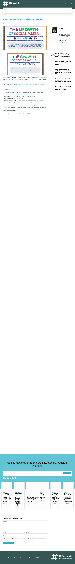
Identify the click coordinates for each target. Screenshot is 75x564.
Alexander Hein (5, 502)
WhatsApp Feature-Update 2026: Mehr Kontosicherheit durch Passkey (63, 63)
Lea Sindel (53, 502)
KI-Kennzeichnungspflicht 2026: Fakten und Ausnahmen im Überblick (33, 498)
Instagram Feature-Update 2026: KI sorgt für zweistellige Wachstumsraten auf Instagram (63, 80)
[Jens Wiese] (3, 23)
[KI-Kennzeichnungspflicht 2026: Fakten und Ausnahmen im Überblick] (33, 487)
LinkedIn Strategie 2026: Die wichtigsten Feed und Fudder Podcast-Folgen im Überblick (62, 55)
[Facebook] (69, 3)
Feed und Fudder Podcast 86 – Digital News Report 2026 (43, 496)
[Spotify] (71, 3)
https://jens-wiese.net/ (62, 30)
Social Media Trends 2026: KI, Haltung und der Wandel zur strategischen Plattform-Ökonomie (56, 497)
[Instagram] (67, 3)
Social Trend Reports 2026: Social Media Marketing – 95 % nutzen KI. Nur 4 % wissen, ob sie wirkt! (63, 71)
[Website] (64, 42)
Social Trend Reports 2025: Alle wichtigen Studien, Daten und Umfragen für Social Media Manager (68, 497)
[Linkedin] (65, 3)
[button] (4, 9)
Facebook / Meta (58, 91)
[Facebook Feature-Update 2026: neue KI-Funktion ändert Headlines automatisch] (53, 87)
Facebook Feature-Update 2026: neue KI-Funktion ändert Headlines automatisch (63, 88)
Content (56, 83)
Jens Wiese (61, 28)
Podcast (41, 492)
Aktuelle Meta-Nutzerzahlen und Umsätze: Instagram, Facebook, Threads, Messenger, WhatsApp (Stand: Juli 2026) (18, 499)
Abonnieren (67, 473)
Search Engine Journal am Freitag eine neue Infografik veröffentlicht (27, 84)
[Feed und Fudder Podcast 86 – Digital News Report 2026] (43, 486)
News (56, 75)
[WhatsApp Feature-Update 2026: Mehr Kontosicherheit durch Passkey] (53, 62)
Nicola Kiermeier (17, 506)
